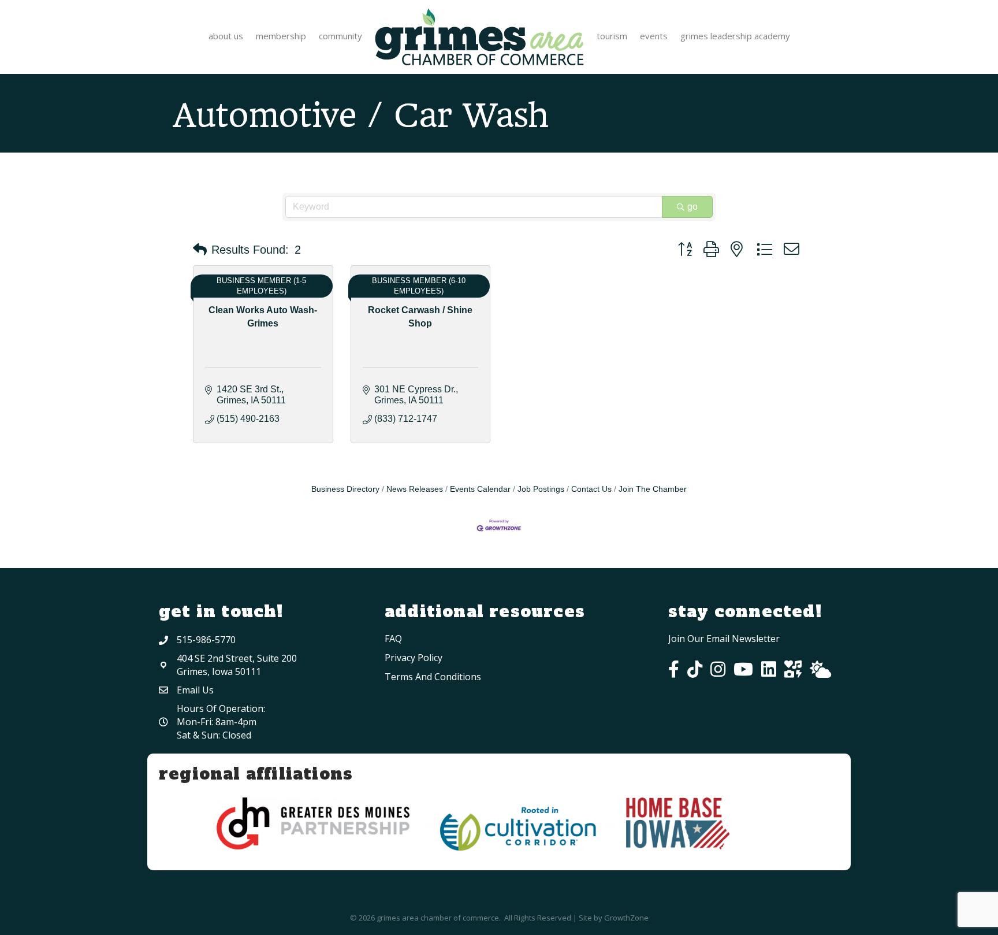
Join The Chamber (653, 489)
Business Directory (345, 489)
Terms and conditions (433, 676)
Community (340, 36)
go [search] (692, 207)
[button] (200, 249)
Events (654, 36)
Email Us (195, 690)
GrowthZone (626, 917)
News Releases (414, 489)
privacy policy (413, 657)
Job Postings (540, 489)
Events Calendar (480, 489)
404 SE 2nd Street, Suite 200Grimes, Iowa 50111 (237, 665)
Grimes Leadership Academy (735, 36)
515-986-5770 (206, 639)
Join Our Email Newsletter (724, 638)
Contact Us (591, 489)
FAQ (393, 638)
